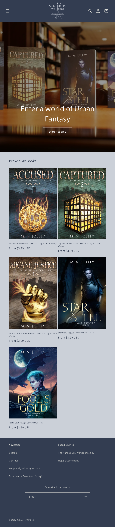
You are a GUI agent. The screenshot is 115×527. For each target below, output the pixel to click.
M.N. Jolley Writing (25, 520)
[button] (8, 11)
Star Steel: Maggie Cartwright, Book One (76, 333)
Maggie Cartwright (68, 460)
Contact (13, 460)
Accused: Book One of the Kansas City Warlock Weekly (33, 243)
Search (13, 452)
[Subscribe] (86, 496)
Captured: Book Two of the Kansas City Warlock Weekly (79, 244)
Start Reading (57, 131)
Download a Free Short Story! (25, 476)
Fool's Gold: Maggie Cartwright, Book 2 (26, 423)
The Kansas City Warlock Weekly (76, 452)
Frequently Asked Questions (25, 468)
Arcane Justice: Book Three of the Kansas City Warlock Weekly (33, 334)
